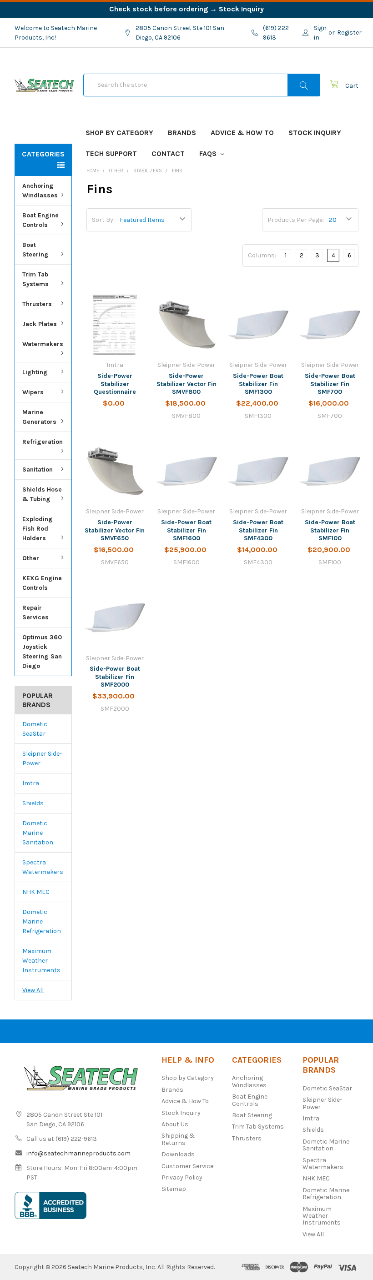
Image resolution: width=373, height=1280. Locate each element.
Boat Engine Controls (40, 220)
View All (33, 990)
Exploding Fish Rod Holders (37, 528)
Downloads (178, 1154)
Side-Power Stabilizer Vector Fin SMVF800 (186, 384)
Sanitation (37, 469)
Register (349, 32)
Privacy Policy (181, 1177)
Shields (33, 803)
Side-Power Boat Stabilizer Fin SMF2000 (115, 676)
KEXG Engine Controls (42, 583)
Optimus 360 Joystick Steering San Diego (42, 651)
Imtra (30, 783)
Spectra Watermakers (42, 867)
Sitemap (173, 1189)
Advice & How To (242, 132)
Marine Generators (39, 417)
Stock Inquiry (314, 132)
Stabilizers (147, 171)
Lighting (35, 372)
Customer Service (187, 1166)
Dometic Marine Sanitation (37, 832)
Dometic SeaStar (34, 729)
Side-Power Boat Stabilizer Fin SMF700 (330, 384)
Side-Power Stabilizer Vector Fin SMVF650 (115, 530)
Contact (168, 153)
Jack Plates (39, 324)
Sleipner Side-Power (42, 758)
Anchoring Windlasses (40, 190)
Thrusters (37, 304)
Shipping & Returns (178, 1139)
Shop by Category (119, 132)
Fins (177, 171)
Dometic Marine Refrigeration (41, 921)
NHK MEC (36, 892)
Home (92, 171)
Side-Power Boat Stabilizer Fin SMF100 (330, 530)
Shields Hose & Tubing (42, 494)
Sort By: (103, 220)
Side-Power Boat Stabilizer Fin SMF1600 (186, 530)
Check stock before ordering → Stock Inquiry (186, 9)
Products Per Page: (295, 220)
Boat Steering (35, 249)
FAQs (208, 153)
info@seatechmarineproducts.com (78, 1153)
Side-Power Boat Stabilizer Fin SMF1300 (258, 384)
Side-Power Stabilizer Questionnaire (115, 384)
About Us (174, 1124)
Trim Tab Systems (35, 279)
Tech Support (111, 153)
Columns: (262, 255)
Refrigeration (42, 442)
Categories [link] (43, 154)
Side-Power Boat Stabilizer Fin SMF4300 (258, 530)
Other (30, 558)
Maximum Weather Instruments (41, 960)
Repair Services (35, 612)
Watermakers (42, 344)
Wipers (33, 392)
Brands (182, 132)
